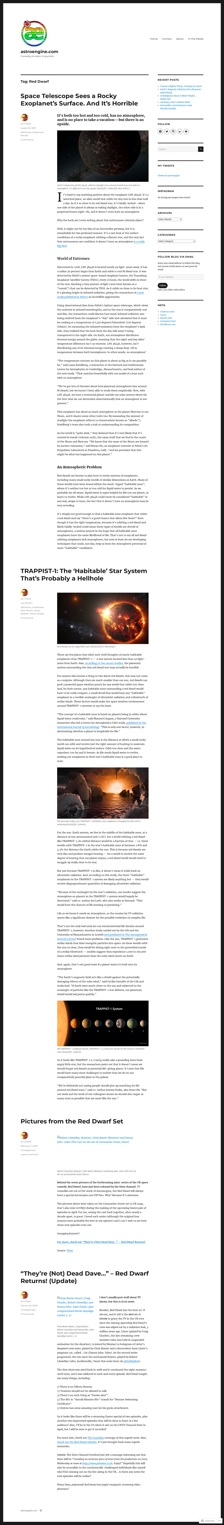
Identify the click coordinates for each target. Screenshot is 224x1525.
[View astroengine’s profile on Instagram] (173, 131)
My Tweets (166, 165)
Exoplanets (37, 132)
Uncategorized (28, 1150)
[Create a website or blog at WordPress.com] (41, 1510)
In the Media (195, 38)
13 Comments (27, 1314)
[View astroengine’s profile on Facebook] (160, 131)
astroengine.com (39, 51)
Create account (167, 311)
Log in (163, 315)
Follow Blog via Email (176, 256)
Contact (167, 38)
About (180, 38)
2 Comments (27, 139)
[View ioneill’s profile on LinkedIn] (179, 131)
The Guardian (95, 1437)
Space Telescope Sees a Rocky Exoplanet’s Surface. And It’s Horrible (79, 99)
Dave (70, 1250)
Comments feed (167, 321)
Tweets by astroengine (169, 175)
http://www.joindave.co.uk (97, 1463)
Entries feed (166, 318)
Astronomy (26, 132)
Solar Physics (27, 610)
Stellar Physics (37, 613)
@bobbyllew (131, 1361)
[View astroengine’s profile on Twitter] (166, 131)
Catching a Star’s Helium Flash (175, 102)
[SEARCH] (200, 149)
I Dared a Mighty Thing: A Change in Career (181, 86)
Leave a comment (30, 1154)
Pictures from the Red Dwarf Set (72, 1121)
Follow (162, 285)
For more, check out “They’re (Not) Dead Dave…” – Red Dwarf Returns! (101, 1241)
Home (154, 38)
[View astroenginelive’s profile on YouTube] (186, 131)
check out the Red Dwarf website (76, 1442)
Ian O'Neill (26, 124)
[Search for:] (178, 149)
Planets (24, 135)
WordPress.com (168, 324)
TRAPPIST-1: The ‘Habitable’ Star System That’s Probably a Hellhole (84, 574)
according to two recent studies (104, 663)
